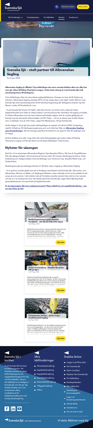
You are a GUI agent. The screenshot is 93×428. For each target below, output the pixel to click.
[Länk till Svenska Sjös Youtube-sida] (19, 408)
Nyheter (62, 17)
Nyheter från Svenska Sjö (77, 374)
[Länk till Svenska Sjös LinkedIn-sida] (13, 408)
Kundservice (73, 17)
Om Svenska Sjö (73, 367)
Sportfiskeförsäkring (45, 378)
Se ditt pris (46, 23)
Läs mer (60, 242)
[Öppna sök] (57, 7)
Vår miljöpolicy (73, 386)
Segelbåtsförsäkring (45, 370)
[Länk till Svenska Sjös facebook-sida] (7, 408)
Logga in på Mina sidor (76, 362)
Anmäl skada (72, 404)
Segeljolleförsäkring (45, 374)
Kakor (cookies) (73, 370)
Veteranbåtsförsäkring (46, 382)
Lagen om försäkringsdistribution (76, 398)
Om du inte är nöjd (74, 412)
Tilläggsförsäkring (44, 386)
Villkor (39, 390)
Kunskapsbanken (33, 17)
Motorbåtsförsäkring (46, 366)
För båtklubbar (49, 17)
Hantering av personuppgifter (73, 392)
